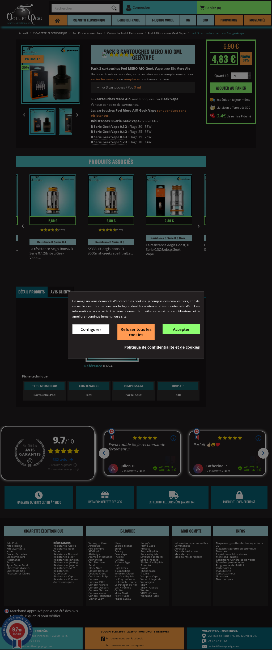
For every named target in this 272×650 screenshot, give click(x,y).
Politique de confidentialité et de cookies (162, 347)
